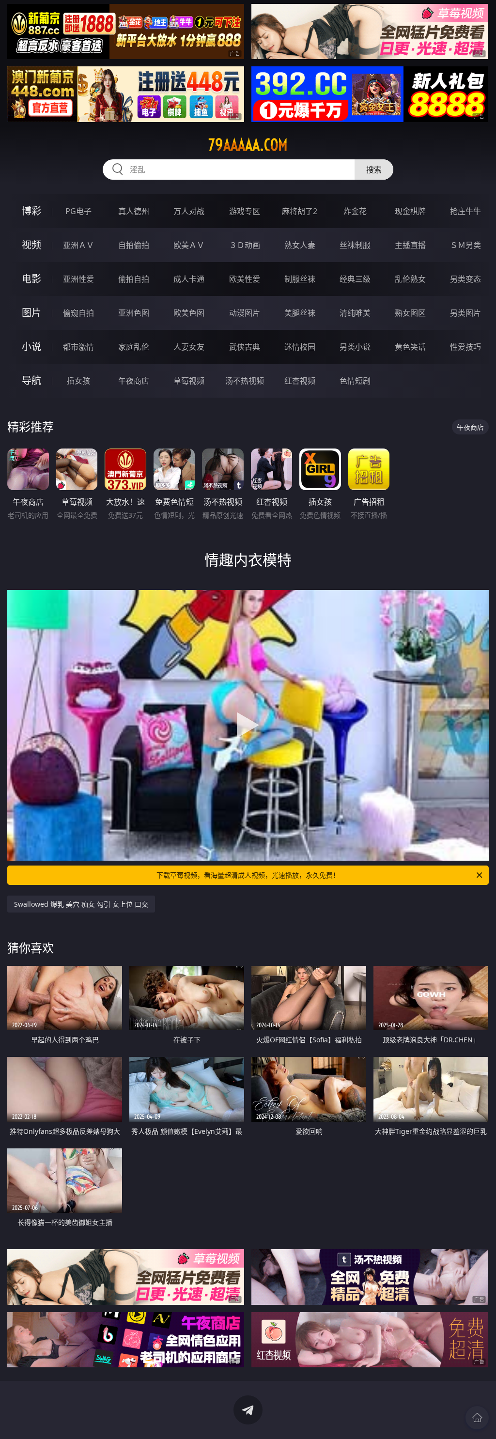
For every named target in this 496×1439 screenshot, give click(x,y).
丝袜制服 (355, 245)
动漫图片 (244, 313)
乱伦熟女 (410, 279)
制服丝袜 (299, 279)
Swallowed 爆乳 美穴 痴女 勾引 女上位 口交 (81, 904)
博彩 (31, 210)
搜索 (374, 169)
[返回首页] (477, 1417)
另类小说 (355, 346)
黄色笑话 (410, 346)
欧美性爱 (244, 279)
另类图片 (465, 313)
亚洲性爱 (78, 279)
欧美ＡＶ (188, 245)
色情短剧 (355, 380)
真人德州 (133, 211)
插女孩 (78, 380)
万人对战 (188, 211)
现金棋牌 (410, 211)
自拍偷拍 (133, 245)
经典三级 (355, 279)
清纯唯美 (355, 313)
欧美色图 (188, 313)
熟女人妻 (299, 245)
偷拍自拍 (133, 279)
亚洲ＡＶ (78, 245)
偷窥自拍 (78, 313)
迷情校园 (299, 346)
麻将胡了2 (299, 211)
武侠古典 (244, 346)
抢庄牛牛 (465, 211)
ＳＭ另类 (465, 245)
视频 (31, 244)
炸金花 (355, 211)
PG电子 (78, 211)
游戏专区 (244, 211)
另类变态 (465, 279)
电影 (31, 278)
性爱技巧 (465, 346)
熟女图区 (410, 313)
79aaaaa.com (248, 145)
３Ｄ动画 (244, 245)
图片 (31, 312)
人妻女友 (188, 346)
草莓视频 (188, 380)
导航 (31, 380)
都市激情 (78, 346)
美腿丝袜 (299, 313)
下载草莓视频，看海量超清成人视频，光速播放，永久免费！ (248, 875)
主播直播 (410, 245)
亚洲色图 (133, 313)
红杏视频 (299, 380)
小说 (31, 346)
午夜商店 (133, 380)
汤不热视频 (244, 380)
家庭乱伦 (133, 346)
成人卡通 (188, 279)
